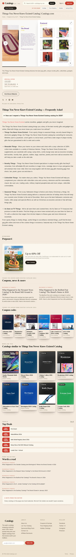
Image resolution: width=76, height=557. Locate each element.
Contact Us (24, 530)
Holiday (44, 8)
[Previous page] (5, 43)
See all (72, 421)
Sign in (61, 3)
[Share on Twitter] (3, 100)
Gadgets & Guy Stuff (12, 17)
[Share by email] (12, 100)
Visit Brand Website (10, 94)
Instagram (62, 528)
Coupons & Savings (46, 523)
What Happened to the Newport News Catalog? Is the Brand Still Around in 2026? (17, 292)
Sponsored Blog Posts (27, 528)
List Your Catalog (26, 526)
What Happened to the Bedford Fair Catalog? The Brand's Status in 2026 (54, 291)
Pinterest (62, 530)
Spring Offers (69, 8)
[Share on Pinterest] (9, 100)
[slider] (38, 66)
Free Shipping (52, 8)
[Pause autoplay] (70, 63)
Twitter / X (62, 526)
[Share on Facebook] (6, 100)
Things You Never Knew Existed (13, 122)
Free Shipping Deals (46, 526)
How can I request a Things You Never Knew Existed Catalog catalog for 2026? (34, 115)
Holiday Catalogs (45, 528)
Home (3, 17)
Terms (66, 554)
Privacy (72, 554)
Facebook (62, 523)
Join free (69, 3)
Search (52, 3)
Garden (61, 8)
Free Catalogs (9, 8)
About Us (24, 523)
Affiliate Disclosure (26, 533)
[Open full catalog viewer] (71, 22)
